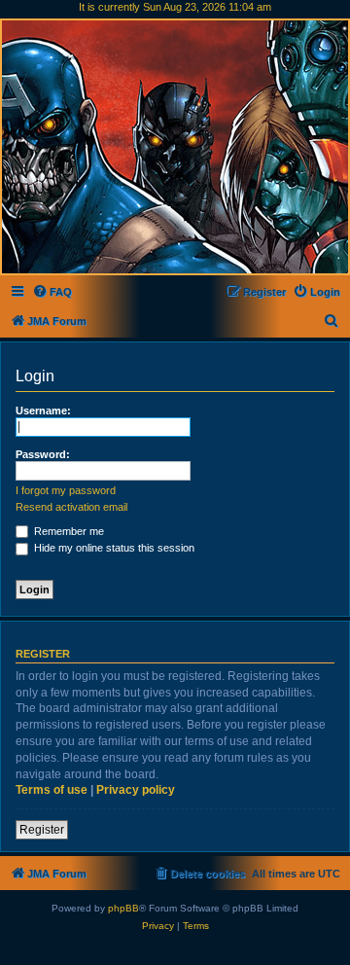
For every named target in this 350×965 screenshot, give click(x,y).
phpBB (123, 908)
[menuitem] (52, 292)
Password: (43, 454)
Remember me (67, 531)
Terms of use (52, 790)
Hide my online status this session (112, 548)
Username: (43, 410)
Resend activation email (71, 507)
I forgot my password (66, 490)
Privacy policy (135, 790)
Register (41, 830)
